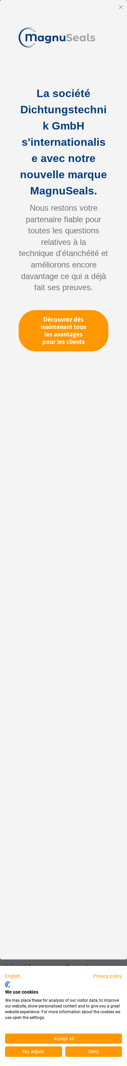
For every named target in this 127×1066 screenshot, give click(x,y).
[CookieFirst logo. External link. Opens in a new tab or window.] (7, 984)
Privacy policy (107, 976)
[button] (12, 976)
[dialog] (63, 533)
